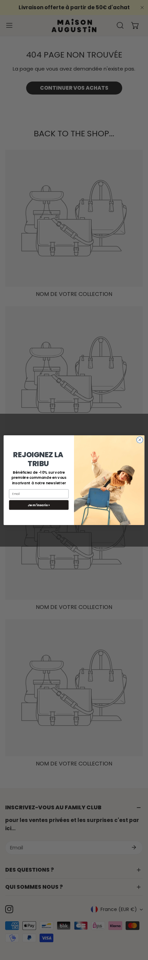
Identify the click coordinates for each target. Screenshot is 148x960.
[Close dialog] (140, 440)
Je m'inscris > (39, 504)
